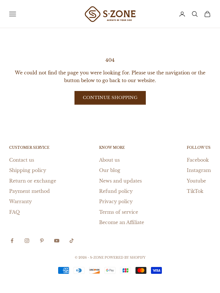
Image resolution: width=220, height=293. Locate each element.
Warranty (20, 201)
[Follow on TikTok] (71, 240)
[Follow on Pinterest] (42, 240)
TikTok (195, 191)
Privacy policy (116, 201)
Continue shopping (110, 97)
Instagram (199, 170)
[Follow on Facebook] (12, 240)
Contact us (21, 160)
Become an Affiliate (121, 222)
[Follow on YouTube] (57, 240)
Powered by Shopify (125, 258)
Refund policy (116, 191)
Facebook (198, 160)
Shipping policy (27, 170)
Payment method (29, 191)
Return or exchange (32, 181)
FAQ (14, 212)
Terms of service (118, 212)
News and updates (120, 181)
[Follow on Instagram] (27, 240)
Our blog (109, 170)
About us (109, 160)
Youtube (196, 181)
